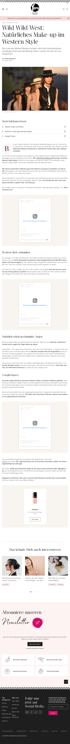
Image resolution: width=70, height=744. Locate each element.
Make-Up (5, 707)
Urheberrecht (44, 731)
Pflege (4, 710)
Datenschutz (54, 731)
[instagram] (27, 712)
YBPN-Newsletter (15, 716)
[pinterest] (40, 712)
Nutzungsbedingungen (7, 731)
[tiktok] (35, 712)
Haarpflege (52, 584)
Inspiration (10, 22)
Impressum (64, 731)
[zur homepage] (35, 9)
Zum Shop (35, 519)
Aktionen (5, 721)
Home (3, 22)
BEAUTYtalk (15, 712)
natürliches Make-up (44, 158)
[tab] (30, 591)
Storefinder (15, 705)
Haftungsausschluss (21, 731)
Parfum (4, 703)
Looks (16, 22)
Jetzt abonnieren (35, 644)
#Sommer (60, 584)
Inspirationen (6, 717)
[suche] (7, 9)
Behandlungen (7, 714)
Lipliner (5, 461)
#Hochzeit (6, 584)
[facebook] (31, 712)
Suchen (53, 713)
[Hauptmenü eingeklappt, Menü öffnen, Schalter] (3, 9)
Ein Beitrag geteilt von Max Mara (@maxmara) (33, 446)
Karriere (14, 708)
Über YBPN (15, 701)
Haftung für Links (34, 731)
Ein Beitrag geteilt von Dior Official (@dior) (32, 239)
